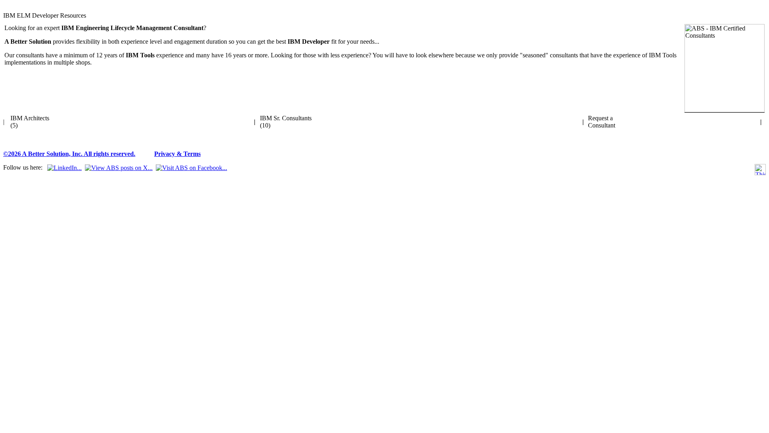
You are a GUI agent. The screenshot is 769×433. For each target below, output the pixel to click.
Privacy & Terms (177, 153)
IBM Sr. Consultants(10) (286, 122)
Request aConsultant (601, 122)
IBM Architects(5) (29, 122)
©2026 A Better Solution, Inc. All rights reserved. (69, 153)
